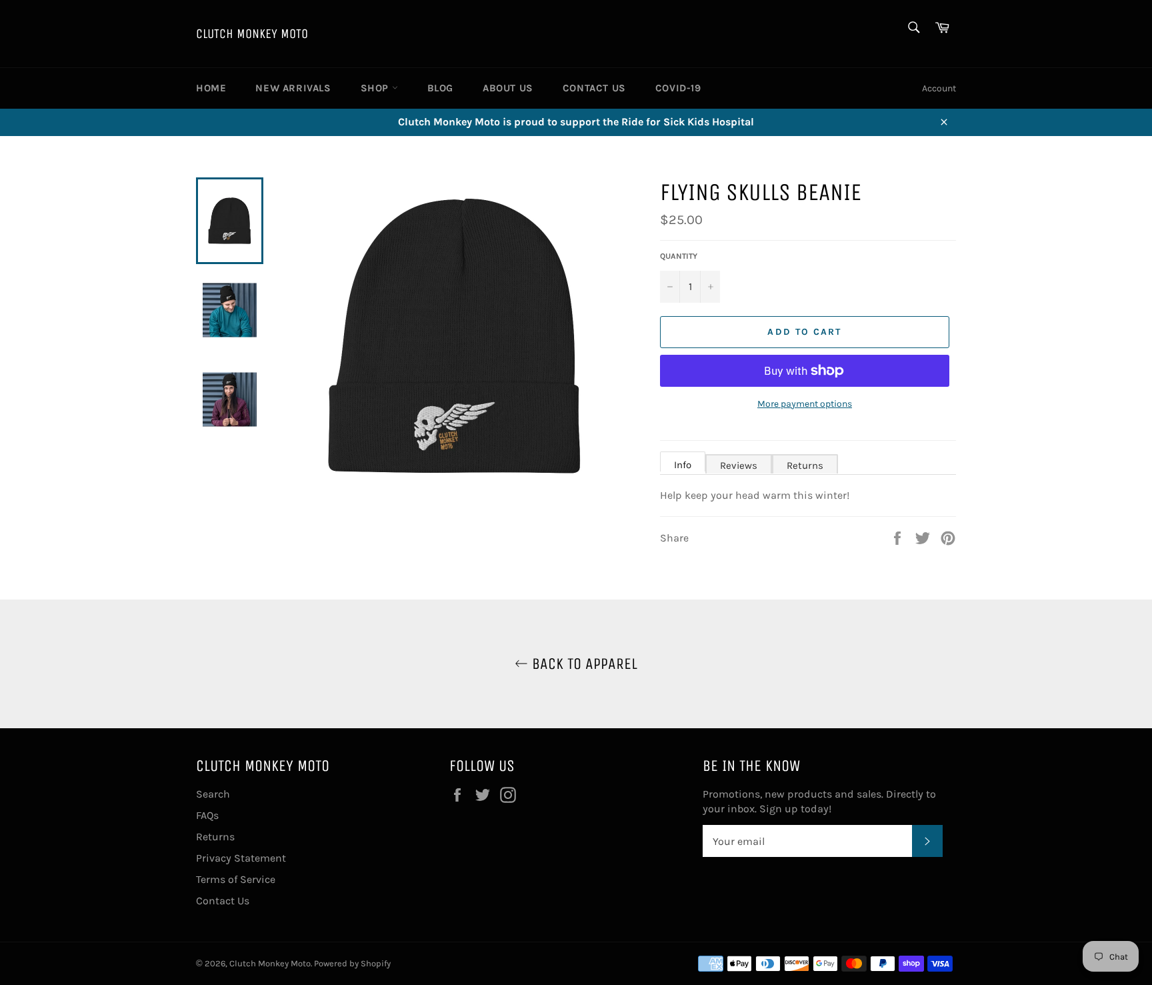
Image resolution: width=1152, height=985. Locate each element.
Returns (805, 465)
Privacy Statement (241, 858)
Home (211, 88)
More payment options (804, 403)
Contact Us (594, 88)
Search (213, 794)
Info (682, 465)
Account (939, 88)
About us (508, 88)
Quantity (678, 256)
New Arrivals (293, 88)
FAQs (207, 815)
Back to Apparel (582, 663)
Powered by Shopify (352, 963)
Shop (376, 88)
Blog (440, 88)
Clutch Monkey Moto (252, 33)
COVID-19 (678, 88)
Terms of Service (235, 879)
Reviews (738, 465)
